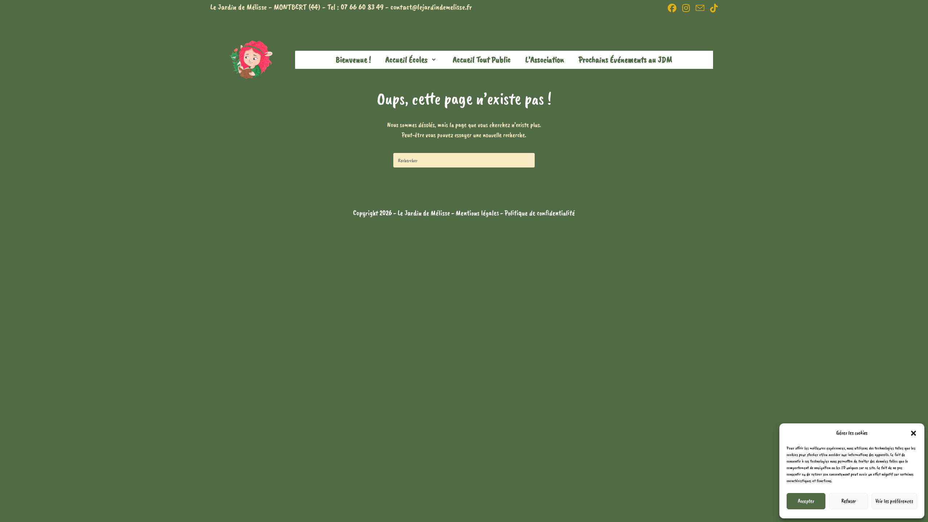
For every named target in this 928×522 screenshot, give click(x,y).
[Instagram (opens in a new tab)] (686, 8)
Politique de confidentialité (540, 213)
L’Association (544, 59)
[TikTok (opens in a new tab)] (712, 8)
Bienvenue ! (353, 59)
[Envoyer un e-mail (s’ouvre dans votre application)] (700, 8)
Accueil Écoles (406, 59)
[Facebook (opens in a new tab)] (672, 8)
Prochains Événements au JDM (625, 59)
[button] (913, 433)
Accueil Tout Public (482, 59)
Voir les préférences (894, 501)
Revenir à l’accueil (464, 196)
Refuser (848, 501)
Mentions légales (478, 213)
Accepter (806, 501)
